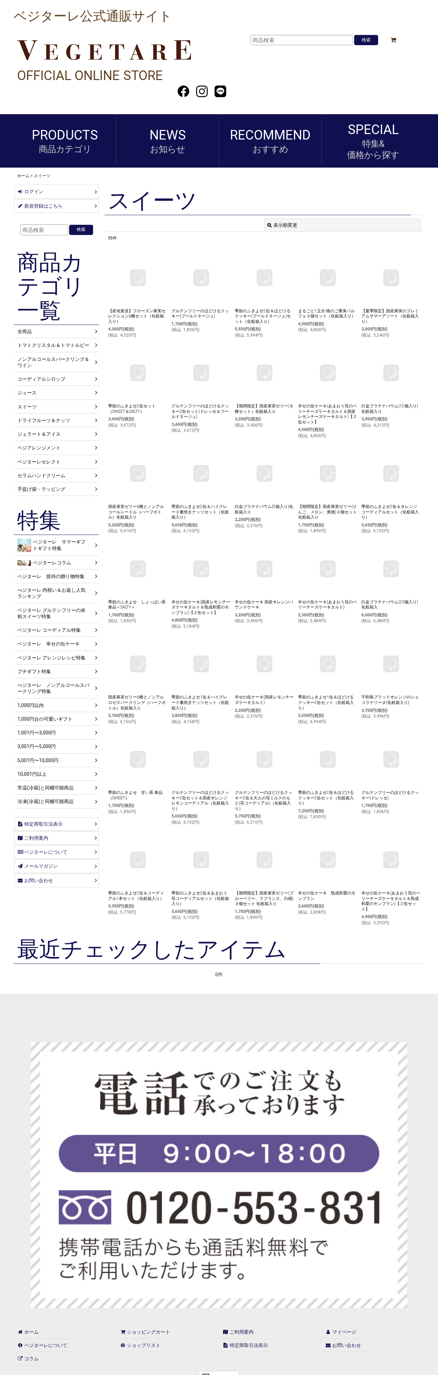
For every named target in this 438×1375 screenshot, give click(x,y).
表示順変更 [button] (285, 225)
